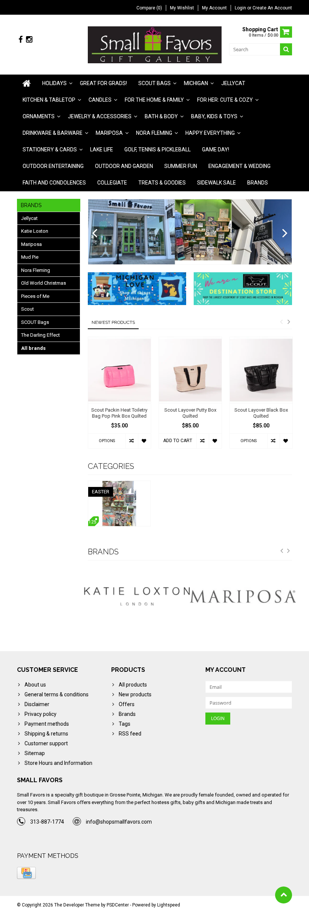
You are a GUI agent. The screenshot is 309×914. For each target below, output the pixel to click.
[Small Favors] (155, 44)
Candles (100, 100)
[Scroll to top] (283, 895)
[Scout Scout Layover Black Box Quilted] (261, 370)
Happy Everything (210, 133)
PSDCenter (118, 905)
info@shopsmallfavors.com (119, 822)
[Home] (27, 83)
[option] (119, 396)
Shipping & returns (46, 734)
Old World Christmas (43, 283)
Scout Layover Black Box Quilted (261, 413)
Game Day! (215, 149)
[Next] (285, 233)
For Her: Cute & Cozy (225, 100)
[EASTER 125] (119, 485)
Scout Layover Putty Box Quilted (190, 413)
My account (214, 8)
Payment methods (46, 724)
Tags (124, 724)
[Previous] (95, 233)
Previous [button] (281, 321)
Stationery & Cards (50, 149)
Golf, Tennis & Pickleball (157, 149)
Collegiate (112, 183)
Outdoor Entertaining (53, 166)
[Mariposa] (138, 596)
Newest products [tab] (113, 322)
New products (135, 694)
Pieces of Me (35, 296)
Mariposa (109, 133)
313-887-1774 (47, 822)
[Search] (286, 49)
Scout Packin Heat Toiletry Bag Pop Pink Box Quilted (119, 413)
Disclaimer (36, 704)
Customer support (46, 743)
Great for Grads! (103, 83)
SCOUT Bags (35, 322)
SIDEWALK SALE (216, 183)
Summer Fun (180, 166)
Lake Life (101, 149)
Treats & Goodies (162, 183)
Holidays (54, 83)
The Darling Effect (40, 335)
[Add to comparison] (131, 441)
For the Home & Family (154, 100)
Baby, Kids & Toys (214, 116)
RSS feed (130, 734)
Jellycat (233, 83)
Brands (257, 183)
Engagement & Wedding (239, 166)
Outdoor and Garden (124, 166)
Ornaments (39, 116)
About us (35, 685)
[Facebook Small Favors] (20, 40)
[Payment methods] (26, 873)
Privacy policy (40, 714)
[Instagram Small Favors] (29, 40)
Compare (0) (149, 8)
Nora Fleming (154, 133)
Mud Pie (29, 257)
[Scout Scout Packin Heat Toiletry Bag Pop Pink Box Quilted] (119, 370)
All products (133, 685)
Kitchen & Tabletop (49, 100)
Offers (127, 704)
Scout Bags (154, 83)
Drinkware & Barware (53, 133)
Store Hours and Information (58, 763)
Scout (27, 309)
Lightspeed (168, 905)
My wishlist (182, 8)
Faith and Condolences (54, 183)
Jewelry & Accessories (100, 116)
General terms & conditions (56, 694)
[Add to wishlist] (144, 441)
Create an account (272, 8)
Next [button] (288, 321)
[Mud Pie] (244, 596)
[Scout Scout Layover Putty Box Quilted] (190, 370)
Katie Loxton (34, 231)
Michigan (196, 83)
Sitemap (34, 753)
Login (241, 8)
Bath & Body (161, 116)
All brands (33, 348)
